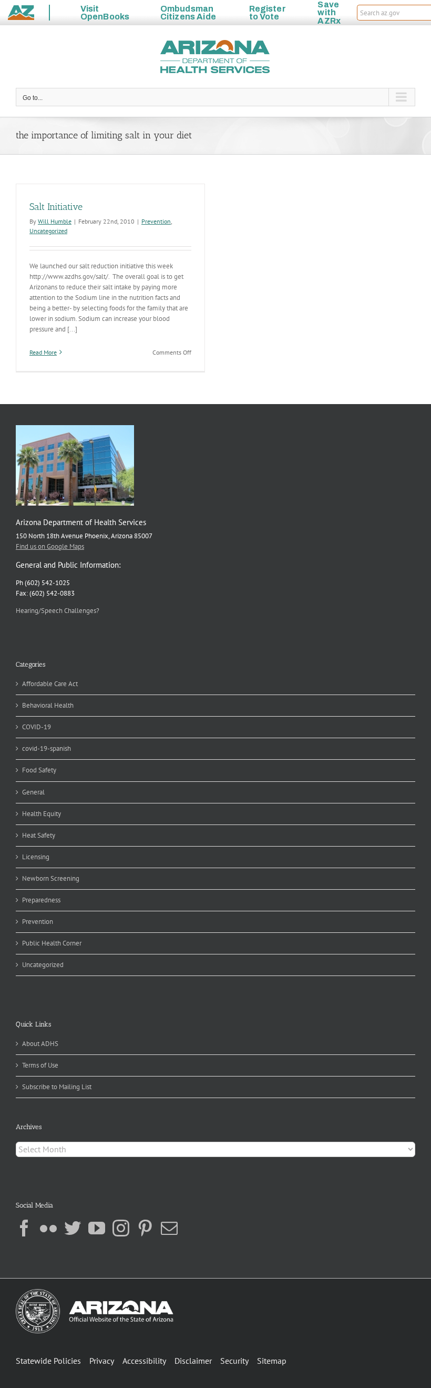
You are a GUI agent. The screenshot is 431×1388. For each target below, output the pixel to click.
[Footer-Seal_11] (94, 1292)
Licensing (35, 856)
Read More (43, 352)
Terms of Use (40, 1065)
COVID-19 (36, 726)
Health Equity (41, 813)
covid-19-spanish (46, 748)
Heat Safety (38, 835)
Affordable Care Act (50, 683)
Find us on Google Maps (50, 546)
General (33, 792)
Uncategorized (48, 231)
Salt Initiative (56, 207)
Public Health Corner (51, 943)
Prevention (156, 221)
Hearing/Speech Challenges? (57, 610)
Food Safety (39, 770)
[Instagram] (120, 1228)
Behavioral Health (48, 705)
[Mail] (169, 1228)
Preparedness (41, 900)
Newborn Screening (50, 878)
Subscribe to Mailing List (56, 1086)
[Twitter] (72, 1228)
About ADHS (40, 1043)
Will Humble (54, 221)
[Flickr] (48, 1228)
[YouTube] (96, 1228)
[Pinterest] (145, 1228)
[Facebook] (24, 1228)
